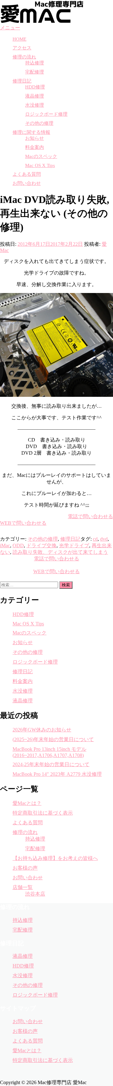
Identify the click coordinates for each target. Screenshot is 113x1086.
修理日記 (22, 80)
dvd (104, 539)
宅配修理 (34, 71)
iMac (5, 545)
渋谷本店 (35, 894)
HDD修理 (35, 86)
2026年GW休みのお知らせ (42, 729)
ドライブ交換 (41, 545)
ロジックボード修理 (46, 114)
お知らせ (34, 138)
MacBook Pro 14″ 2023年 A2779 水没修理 (57, 774)
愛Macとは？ (27, 803)
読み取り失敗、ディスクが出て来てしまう (60, 552)
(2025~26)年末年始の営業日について (53, 739)
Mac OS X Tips (40, 165)
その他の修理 (39, 123)
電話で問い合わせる (90, 516)
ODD (18, 545)
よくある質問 (27, 174)
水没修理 (34, 105)
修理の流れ (24, 56)
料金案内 (34, 147)
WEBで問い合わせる (23, 523)
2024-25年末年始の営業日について (51, 764)
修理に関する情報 (31, 132)
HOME (19, 39)
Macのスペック (41, 156)
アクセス (22, 47)
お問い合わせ (27, 183)
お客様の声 (25, 868)
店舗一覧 (23, 887)
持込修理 (34, 62)
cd (95, 539)
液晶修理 (34, 95)
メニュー (10, 27)
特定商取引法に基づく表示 (43, 813)
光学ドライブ (74, 545)
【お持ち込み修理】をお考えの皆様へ (55, 858)
